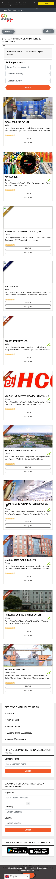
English (13, 876)
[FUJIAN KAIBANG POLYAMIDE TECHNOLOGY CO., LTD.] (28, 491)
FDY (16, 240)
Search (28, 87)
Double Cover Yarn (42, 512)
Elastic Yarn (9, 240)
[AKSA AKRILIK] (28, 163)
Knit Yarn (28, 183)
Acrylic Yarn (19, 183)
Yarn (15, 185)
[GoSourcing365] (6, 18)
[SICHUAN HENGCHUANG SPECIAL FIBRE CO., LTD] (28, 382)
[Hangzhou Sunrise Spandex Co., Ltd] (28, 601)
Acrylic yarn (23, 185)
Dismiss (46, 4)
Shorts (19, 678)
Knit (25, 240)
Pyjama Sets (27, 678)
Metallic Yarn (44, 350)
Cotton (40, 128)
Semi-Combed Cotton (34, 131)
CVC (40, 295)
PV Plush (20, 459)
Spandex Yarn (31, 404)
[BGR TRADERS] (28, 272)
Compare (28, 138)
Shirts (13, 678)
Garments (36, 678)
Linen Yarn (36, 183)
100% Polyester (10, 238)
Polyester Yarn (20, 404)
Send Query (28, 142)
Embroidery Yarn (42, 347)
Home (9, 32)
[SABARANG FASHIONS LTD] (28, 655)
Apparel (7, 676)
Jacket (7, 678)
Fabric (21, 240)
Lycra (47, 457)
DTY (33, 238)
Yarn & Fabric (9, 128)
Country (8, 818)
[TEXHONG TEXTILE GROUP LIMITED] (28, 436)
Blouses (44, 676)
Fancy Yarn (13, 131)
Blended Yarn (26, 238)
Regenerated (29, 459)
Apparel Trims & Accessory (19, 733)
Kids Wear (36, 676)
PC (14, 459)
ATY (18, 238)
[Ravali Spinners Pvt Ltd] (28, 108)
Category (9, 806)
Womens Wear (26, 676)
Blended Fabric (21, 295)
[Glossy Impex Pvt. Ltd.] (28, 327)
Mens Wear (15, 676)
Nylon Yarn (9, 185)
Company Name (12, 759)
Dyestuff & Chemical (16, 739)
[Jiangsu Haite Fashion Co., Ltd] (28, 546)
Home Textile (13, 726)
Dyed (38, 238)
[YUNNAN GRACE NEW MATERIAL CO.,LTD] (28, 217)
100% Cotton (19, 128)
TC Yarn (28, 569)
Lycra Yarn (22, 131)
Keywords (9, 792)
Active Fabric (10, 295)
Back (49, 31)
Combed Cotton (31, 128)
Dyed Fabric (46, 238)
